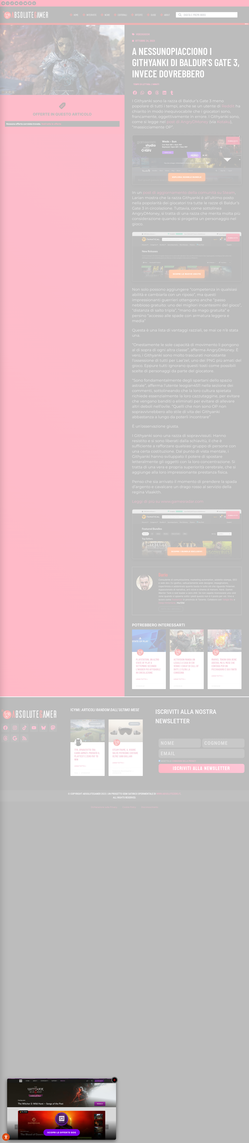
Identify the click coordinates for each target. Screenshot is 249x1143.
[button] (114, 1080)
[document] (124, 571)
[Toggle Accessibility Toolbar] (6, 1137)
